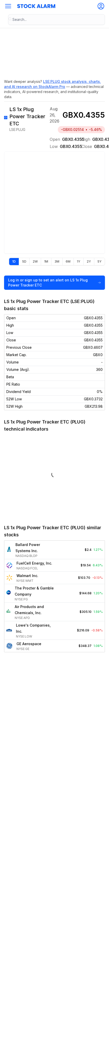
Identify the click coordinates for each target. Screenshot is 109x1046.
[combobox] (56, 19)
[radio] (14, 261)
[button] (8, 6)
